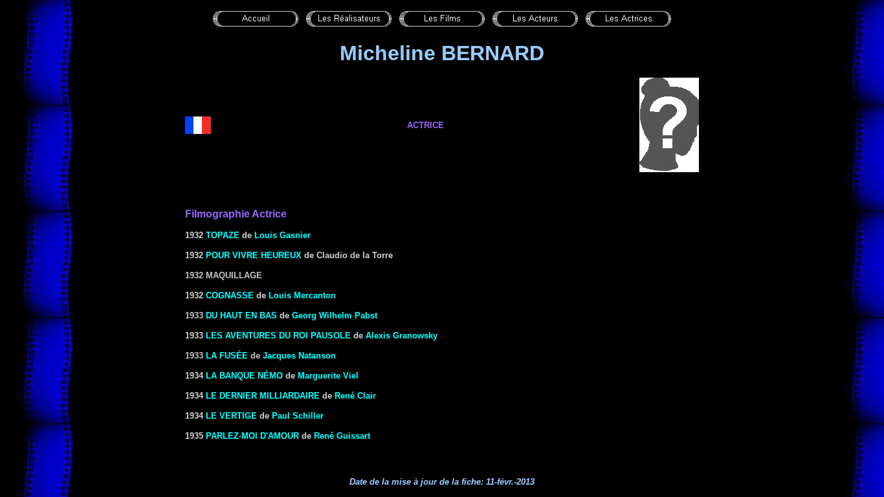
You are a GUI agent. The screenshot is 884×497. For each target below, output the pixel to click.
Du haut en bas (241, 315)
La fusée (227, 355)
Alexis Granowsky (401, 335)
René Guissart (342, 436)
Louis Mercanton (302, 295)
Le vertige (231, 416)
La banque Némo (244, 376)
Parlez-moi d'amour (252, 436)
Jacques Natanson (299, 355)
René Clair (355, 396)
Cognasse (230, 295)
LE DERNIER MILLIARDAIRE (263, 396)
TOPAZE (222, 235)
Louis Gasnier (282, 235)
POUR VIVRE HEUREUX (254, 255)
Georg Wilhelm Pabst (334, 315)
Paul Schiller (298, 416)
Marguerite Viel (328, 376)
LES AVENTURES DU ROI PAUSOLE (278, 335)
